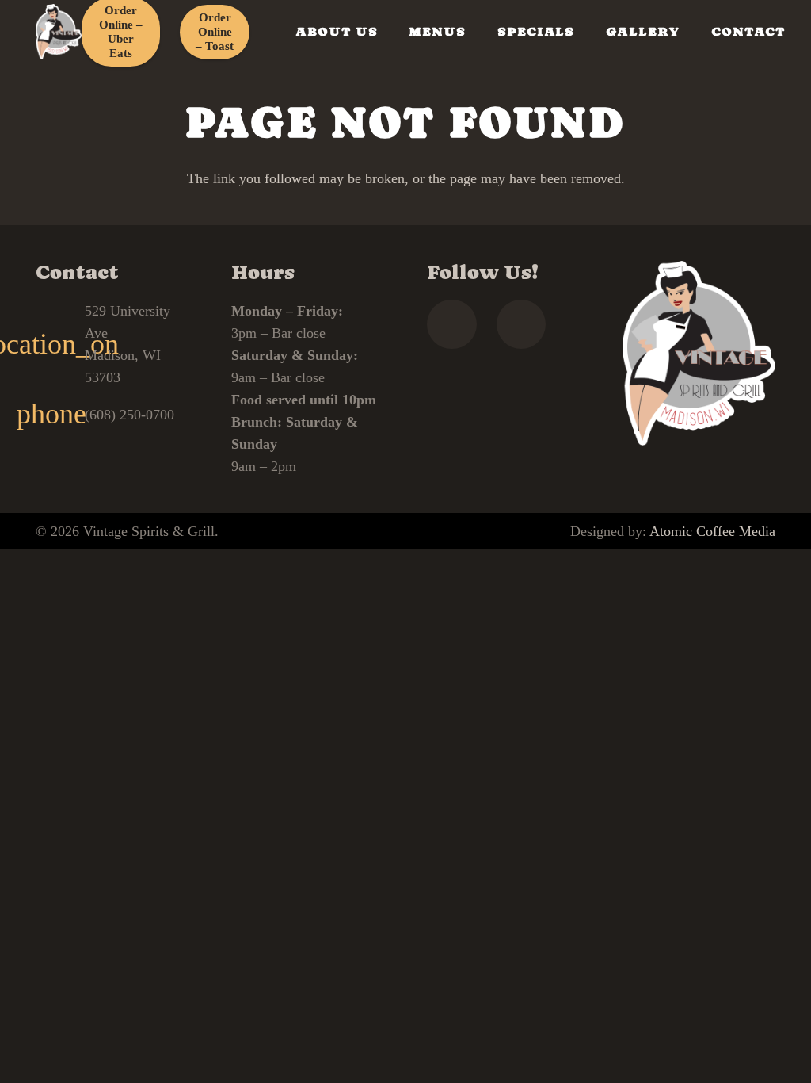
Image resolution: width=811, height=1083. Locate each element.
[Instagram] (521, 325)
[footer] (59, 31)
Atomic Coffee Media (712, 531)
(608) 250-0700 (129, 415)
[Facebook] (452, 325)
